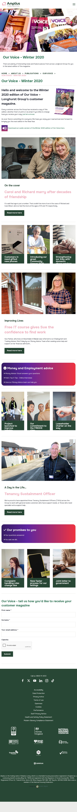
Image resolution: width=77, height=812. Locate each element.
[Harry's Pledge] (38, 742)
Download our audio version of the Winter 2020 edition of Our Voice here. (36, 128)
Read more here (14, 213)
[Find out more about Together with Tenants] (13, 753)
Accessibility (38, 690)
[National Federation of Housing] (63, 731)
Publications (32, 73)
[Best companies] (13, 731)
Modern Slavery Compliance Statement (38, 720)
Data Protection (38, 693)
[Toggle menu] (74, 4)
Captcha (5, 640)
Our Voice (48, 73)
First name (6, 610)
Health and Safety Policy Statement (38, 717)
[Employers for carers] (38, 764)
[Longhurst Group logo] (11, 4)
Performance (38, 710)
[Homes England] (38, 731)
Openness (38, 703)
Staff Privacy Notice (38, 714)
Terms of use (39, 700)
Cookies (38, 707)
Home (4, 73)
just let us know (28, 114)
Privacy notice (38, 697)
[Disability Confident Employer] (13, 742)
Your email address (10, 630)
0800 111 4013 (41, 676)
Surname (6, 620)
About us (16, 73)
